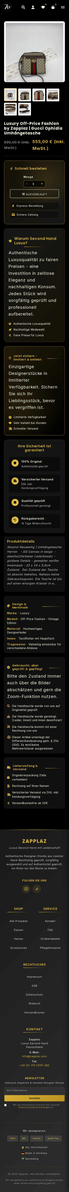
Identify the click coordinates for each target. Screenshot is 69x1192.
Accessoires (18, 947)
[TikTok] (37, 889)
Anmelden (34, 1098)
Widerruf (34, 1003)
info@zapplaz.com (34, 1056)
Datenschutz (34, 994)
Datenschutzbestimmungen (34, 1107)
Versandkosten (34, 1012)
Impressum (34, 976)
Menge (28, 176)
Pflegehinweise (50, 947)
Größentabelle (50, 938)
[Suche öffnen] (23, 7)
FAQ (50, 929)
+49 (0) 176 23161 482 (34, 1065)
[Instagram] (26, 889)
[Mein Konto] (33, 7)
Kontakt (50, 921)
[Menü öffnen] (62, 7)
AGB (34, 985)
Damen (18, 929)
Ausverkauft (36, 194)
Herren (18, 938)
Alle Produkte (19, 921)
